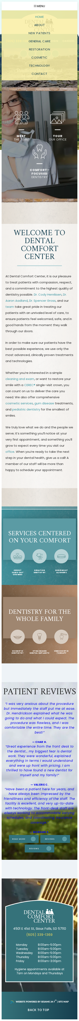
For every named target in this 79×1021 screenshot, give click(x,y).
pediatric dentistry (26, 409)
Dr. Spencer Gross (42, 300)
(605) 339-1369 (39, 934)
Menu (41, 6)
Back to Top (38, 1010)
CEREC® (29, 385)
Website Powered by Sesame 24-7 (36, 1001)
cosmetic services (19, 403)
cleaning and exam (19, 379)
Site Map (63, 1002)
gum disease (44, 403)
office (9, 452)
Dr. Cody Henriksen (48, 294)
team (9, 307)
